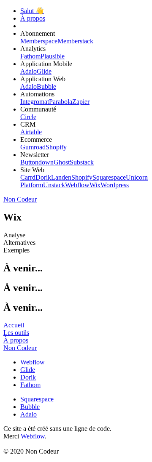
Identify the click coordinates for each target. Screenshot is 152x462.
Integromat (34, 101)
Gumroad (33, 147)
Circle (28, 116)
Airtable (31, 131)
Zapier (81, 101)
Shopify (56, 147)
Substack (82, 162)
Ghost (62, 162)
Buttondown (37, 162)
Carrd (27, 177)
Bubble (46, 86)
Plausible (53, 56)
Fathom (30, 56)
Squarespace (109, 177)
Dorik (43, 177)
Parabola (60, 101)
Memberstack (75, 41)
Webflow (77, 185)
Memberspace (38, 41)
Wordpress (114, 185)
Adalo (28, 71)
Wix (95, 185)
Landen (61, 177)
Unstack (54, 185)
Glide (44, 71)
